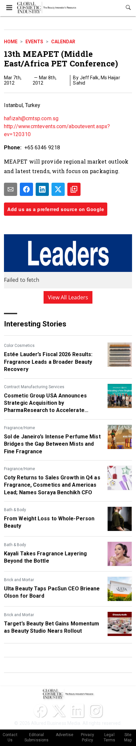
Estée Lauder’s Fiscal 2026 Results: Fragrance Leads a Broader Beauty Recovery (48, 361)
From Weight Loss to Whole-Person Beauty (49, 522)
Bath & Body (15, 509)
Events (34, 41)
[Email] (10, 189)
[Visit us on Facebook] (40, 710)
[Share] (26, 189)
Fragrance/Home (19, 428)
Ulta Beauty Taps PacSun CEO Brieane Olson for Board (52, 592)
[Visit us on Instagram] (95, 710)
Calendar (63, 41)
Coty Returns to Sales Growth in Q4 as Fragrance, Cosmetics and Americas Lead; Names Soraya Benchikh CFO (52, 485)
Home (10, 41)
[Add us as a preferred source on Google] (74, 189)
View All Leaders (68, 297)
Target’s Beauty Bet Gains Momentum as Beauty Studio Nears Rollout (51, 627)
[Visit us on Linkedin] (77, 710)
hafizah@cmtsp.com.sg (31, 118)
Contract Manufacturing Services (34, 387)
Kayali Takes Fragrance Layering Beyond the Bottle (45, 557)
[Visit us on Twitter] (58, 710)
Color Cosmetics (19, 345)
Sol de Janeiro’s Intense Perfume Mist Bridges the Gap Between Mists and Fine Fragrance (52, 444)
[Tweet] (58, 189)
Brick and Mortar (19, 580)
